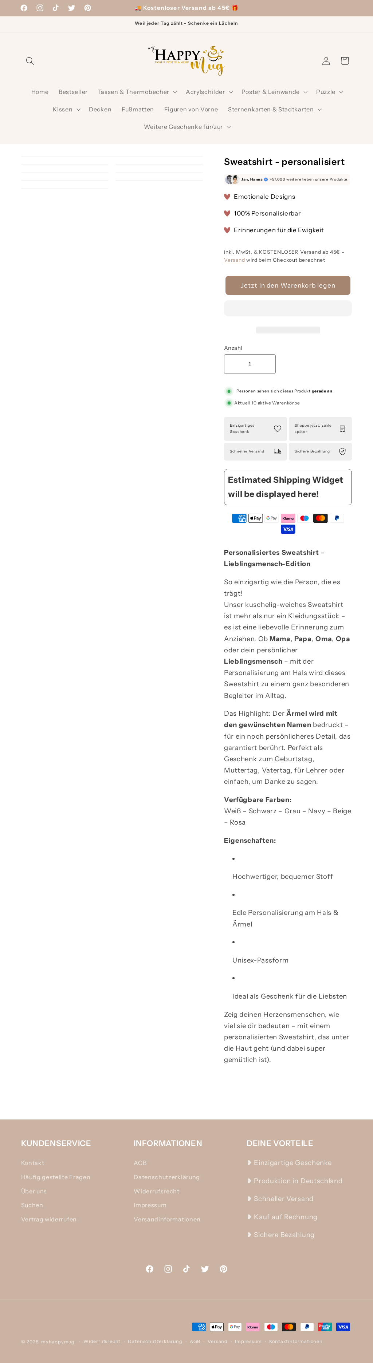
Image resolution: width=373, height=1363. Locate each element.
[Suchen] (30, 61)
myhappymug (58, 1341)
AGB (140, 1162)
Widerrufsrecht (157, 1191)
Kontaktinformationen (296, 1341)
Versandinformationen (167, 1219)
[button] (288, 310)
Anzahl (233, 347)
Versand (234, 260)
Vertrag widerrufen (49, 1219)
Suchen (32, 1205)
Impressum (150, 1205)
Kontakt (32, 1162)
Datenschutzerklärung (167, 1177)
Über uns (34, 1191)
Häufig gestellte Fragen (56, 1177)
